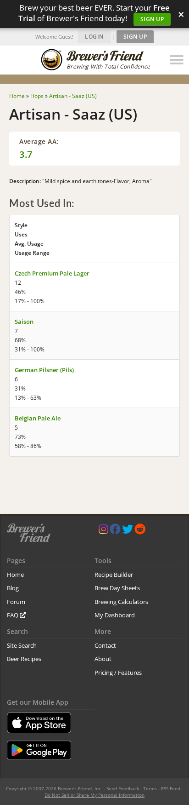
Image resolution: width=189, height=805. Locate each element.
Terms (150, 788)
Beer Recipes (24, 659)
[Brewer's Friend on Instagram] (103, 531)
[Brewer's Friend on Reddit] (139, 531)
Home (15, 574)
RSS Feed (170, 788)
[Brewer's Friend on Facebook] (115, 531)
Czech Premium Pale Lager (52, 273)
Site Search (22, 645)
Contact (105, 645)
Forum (16, 602)
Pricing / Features (118, 672)
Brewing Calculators (121, 602)
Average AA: (39, 141)
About (102, 659)
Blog (13, 588)
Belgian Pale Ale (38, 418)
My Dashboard (114, 615)
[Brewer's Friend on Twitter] (127, 531)
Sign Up (152, 19)
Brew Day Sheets (117, 588)
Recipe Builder (113, 574)
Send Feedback (122, 788)
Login (94, 36)
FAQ (13, 615)
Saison (24, 321)
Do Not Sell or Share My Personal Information (94, 795)
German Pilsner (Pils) (44, 370)
